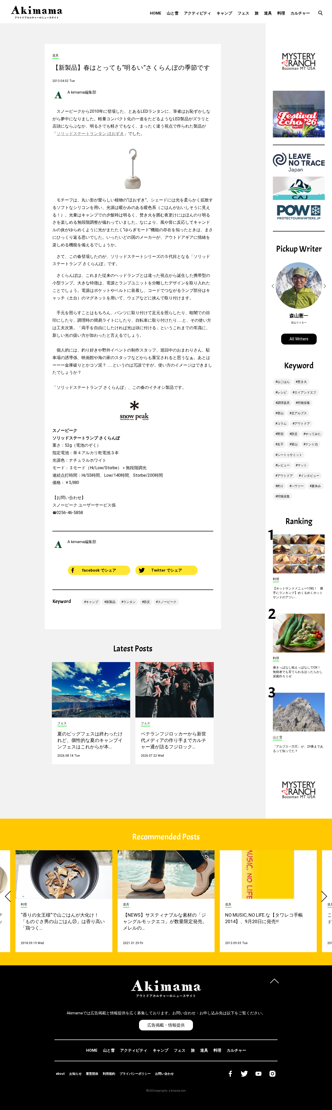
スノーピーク (167, 602)
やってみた (313, 434)
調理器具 (283, 403)
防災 (147, 602)
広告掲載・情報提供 (166, 1025)
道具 (268, 13)
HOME (155, 13)
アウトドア (302, 423)
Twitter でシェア (166, 570)
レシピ (282, 392)
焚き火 (302, 382)
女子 (280, 444)
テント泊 (311, 444)
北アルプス (299, 413)
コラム (282, 423)
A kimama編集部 (81, 92)
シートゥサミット (289, 455)
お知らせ (75, 1074)
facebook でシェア (99, 570)
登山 (280, 413)
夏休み (316, 486)
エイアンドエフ (305, 392)
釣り (280, 486)
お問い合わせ (164, 1074)
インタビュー (310, 475)
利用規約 (109, 1074)
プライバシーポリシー (135, 1074)
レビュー (283, 465)
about (60, 1074)
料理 (281, 13)
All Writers (298, 338)
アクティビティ (197, 13)
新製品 (110, 602)
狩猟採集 (304, 403)
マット (302, 465)
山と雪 (172, 13)
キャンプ (224, 13)
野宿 (280, 434)
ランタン (129, 602)
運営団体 (92, 1074)
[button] (274, 286)
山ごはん (283, 382)
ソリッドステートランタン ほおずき (90, 133)
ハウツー (297, 486)
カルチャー (300, 13)
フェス (243, 13)
